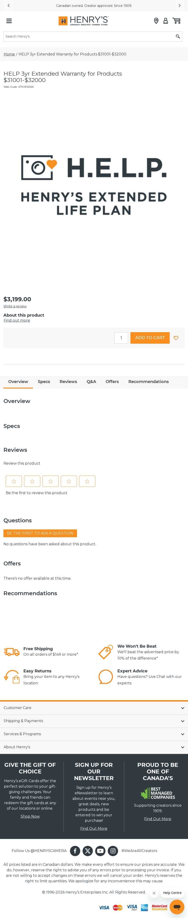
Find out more (17, 320)
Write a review (15, 306)
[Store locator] (156, 21)
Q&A (91, 381)
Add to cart (150, 337)
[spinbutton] (121, 338)
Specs (44, 381)
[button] (8, 5)
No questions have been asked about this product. (49, 544)
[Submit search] (178, 36)
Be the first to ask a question (40, 533)
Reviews (68, 381)
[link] (11, 652)
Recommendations (148, 381)
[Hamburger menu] (8, 21)
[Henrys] (83, 21)
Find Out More (93, 828)
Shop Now (30, 816)
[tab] (18, 382)
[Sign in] (165, 20)
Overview (18, 381)
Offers (112, 381)
